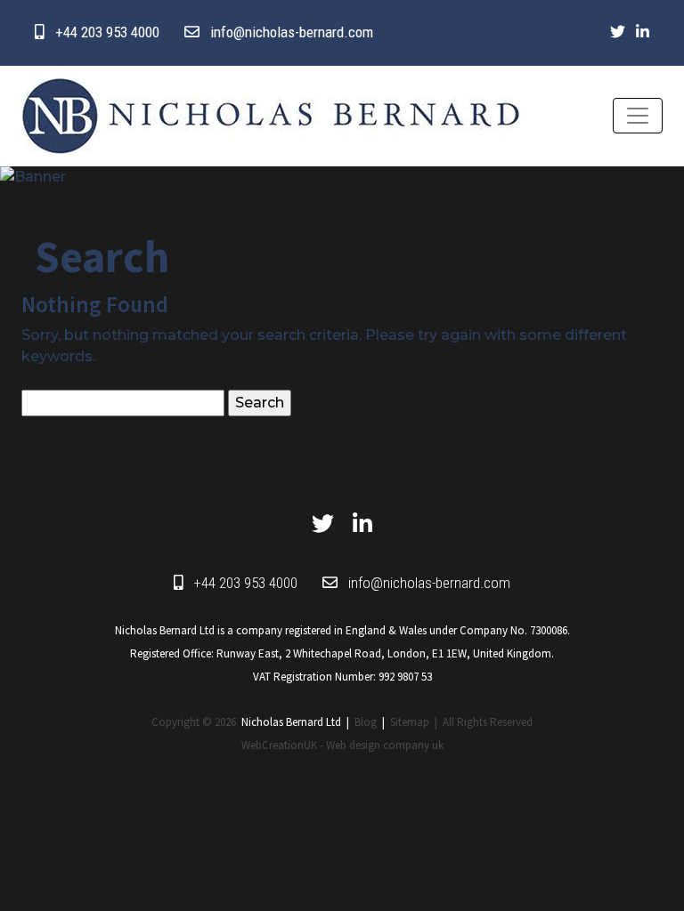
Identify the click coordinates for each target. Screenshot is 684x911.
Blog (365, 722)
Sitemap (409, 722)
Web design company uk (385, 745)
